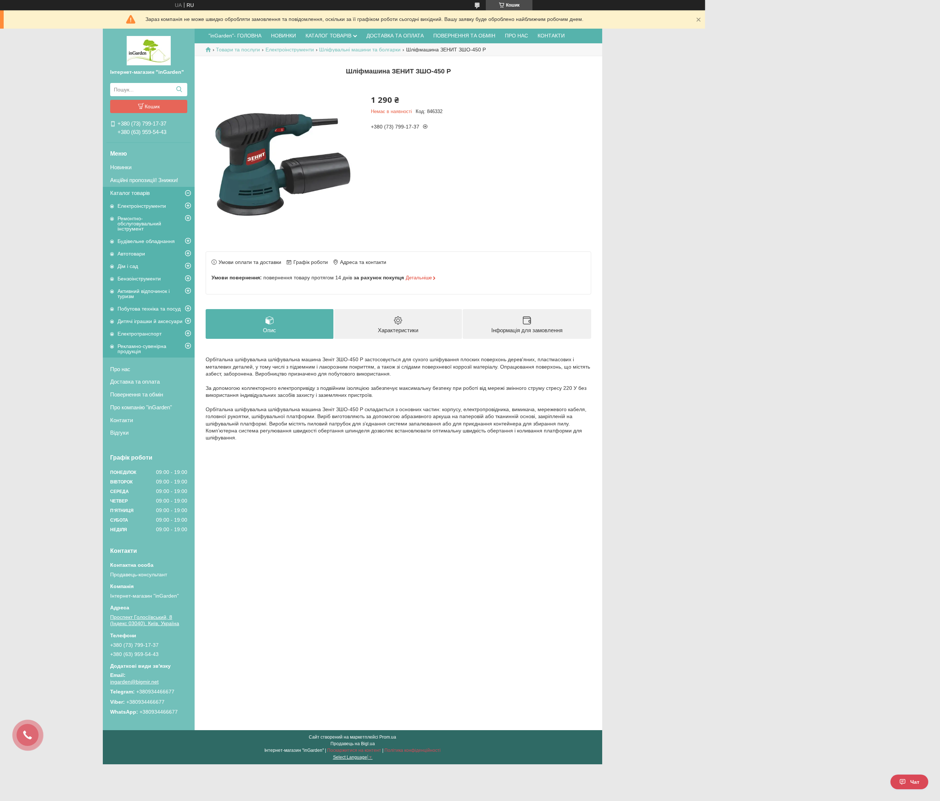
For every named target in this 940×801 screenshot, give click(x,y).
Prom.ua (387, 737)
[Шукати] (179, 89)
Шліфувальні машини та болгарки (360, 49)
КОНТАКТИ (551, 36)
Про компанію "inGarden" (141, 407)
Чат (914, 782)
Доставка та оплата (135, 381)
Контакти (121, 420)
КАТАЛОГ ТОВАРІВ (328, 36)
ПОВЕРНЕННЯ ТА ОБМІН (464, 36)
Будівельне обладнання (146, 241)
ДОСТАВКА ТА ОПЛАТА (395, 36)
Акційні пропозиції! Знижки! (144, 180)
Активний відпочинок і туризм (144, 293)
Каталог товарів (130, 193)
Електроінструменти (142, 206)
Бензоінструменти (139, 279)
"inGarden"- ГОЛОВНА (235, 36)
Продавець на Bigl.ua (352, 743)
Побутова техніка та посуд (149, 309)
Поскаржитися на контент (354, 750)
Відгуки (119, 433)
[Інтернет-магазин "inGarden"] (149, 50)
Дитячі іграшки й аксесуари (150, 321)
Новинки (120, 167)
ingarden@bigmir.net (134, 682)
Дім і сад (128, 266)
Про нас (120, 369)
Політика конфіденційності (412, 750)
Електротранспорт (140, 334)
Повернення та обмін (136, 394)
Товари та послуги (238, 49)
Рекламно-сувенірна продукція (142, 348)
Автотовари (131, 254)
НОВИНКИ (283, 36)
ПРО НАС (516, 36)
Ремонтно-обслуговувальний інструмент (139, 223)
